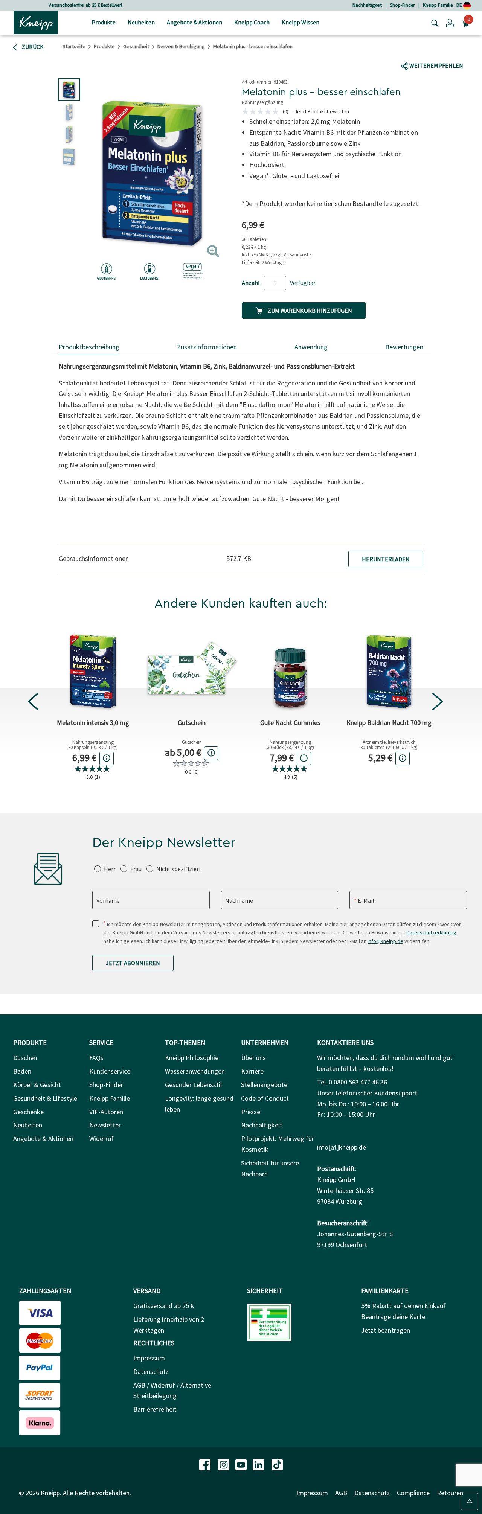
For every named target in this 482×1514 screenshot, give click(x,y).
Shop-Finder (402, 5)
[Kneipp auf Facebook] (205, 1463)
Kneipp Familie (438, 5)
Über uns (253, 1057)
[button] (450, 22)
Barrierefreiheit (155, 1409)
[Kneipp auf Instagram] (224, 1463)
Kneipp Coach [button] (252, 22)
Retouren (450, 1492)
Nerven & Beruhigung (181, 46)
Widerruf (101, 1138)
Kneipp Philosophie (191, 1057)
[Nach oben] (469, 1501)
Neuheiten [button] (141, 22)
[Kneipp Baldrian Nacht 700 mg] (389, 668)
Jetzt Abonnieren (133, 963)
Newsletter (105, 1125)
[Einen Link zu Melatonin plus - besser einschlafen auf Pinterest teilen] (470, 51)
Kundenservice (109, 1071)
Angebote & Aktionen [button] (194, 22)
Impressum (149, 1358)
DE (459, 5)
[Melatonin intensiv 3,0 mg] (93, 668)
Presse (250, 1111)
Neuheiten (27, 1125)
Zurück (32, 46)
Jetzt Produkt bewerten (321, 111)
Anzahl (251, 282)
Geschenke (28, 1111)
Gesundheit (136, 46)
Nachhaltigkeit (367, 5)
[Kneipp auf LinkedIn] (259, 1463)
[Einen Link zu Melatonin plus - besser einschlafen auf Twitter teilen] (427, 51)
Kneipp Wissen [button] (300, 22)
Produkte (104, 46)
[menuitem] (103, 23)
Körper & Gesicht (37, 1084)
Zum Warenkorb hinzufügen (309, 310)
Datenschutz (151, 1371)
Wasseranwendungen (195, 1071)
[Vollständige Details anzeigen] (106, 758)
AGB (341, 1492)
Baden (22, 1071)
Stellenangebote (264, 1084)
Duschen (25, 1057)
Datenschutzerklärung (431, 932)
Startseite (74, 46)
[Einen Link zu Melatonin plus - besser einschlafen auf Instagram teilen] (453, 51)
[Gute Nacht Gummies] (290, 668)
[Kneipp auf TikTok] (277, 1463)
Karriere (252, 1071)
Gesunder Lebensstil (193, 1084)
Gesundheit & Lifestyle (45, 1098)
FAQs (96, 1057)
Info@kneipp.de (385, 941)
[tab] (89, 347)
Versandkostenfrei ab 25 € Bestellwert (85, 5)
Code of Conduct (265, 1098)
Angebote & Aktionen (43, 1138)
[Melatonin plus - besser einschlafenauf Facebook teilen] (412, 51)
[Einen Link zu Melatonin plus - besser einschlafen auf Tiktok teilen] (439, 51)
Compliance (413, 1492)
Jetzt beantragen (385, 1330)
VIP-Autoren (106, 1111)
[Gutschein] (191, 668)
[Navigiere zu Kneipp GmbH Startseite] (36, 22)
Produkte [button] (104, 22)
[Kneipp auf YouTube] (241, 1463)
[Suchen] (433, 22)
